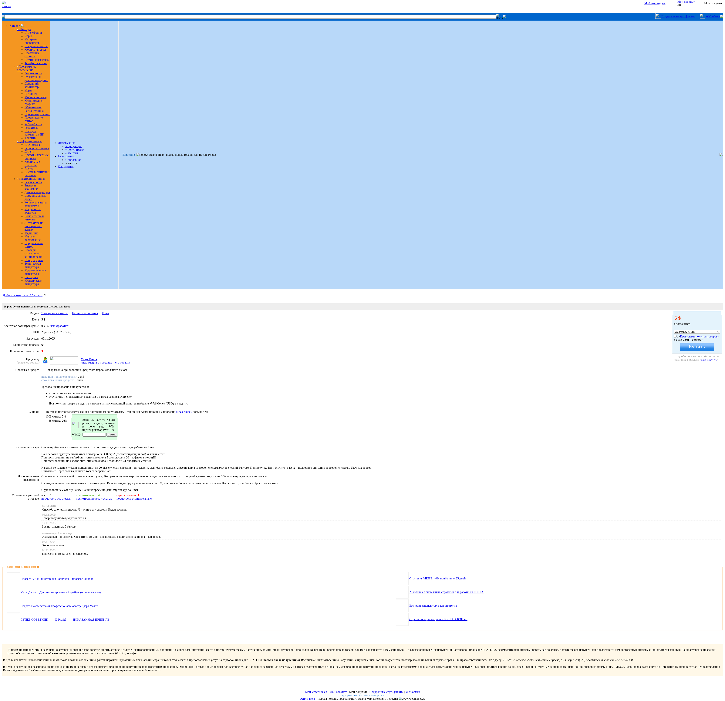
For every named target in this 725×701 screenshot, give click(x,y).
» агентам (71, 153)
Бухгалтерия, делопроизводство (36, 78)
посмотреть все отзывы (56, 498)
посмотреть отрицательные (134, 498)
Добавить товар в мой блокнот (22, 295)
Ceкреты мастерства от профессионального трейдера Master (59, 606)
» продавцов (73, 159)
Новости (127, 154)
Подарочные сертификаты (678, 16)
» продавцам (73, 146)
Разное (29, 168)
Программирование (37, 114)
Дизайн (29, 151)
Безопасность (33, 73)
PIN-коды (24, 29)
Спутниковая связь (37, 59)
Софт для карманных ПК (34, 132)
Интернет (31, 93)
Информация (67, 142)
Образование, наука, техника (34, 109)
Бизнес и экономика (31, 187)
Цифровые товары (29, 141)
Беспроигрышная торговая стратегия (433, 605)
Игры (28, 36)
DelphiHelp (307, 698)
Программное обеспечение (26, 68)
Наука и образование (33, 238)
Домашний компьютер (32, 85)
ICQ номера (32, 144)
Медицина (31, 233)
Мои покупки (358, 691)
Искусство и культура (33, 211)
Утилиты (30, 137)
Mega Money (89, 359)
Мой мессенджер (655, 3)
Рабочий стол (33, 124)
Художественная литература (35, 272)
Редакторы (31, 127)
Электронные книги (31, 178)
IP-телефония (33, 32)
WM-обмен (713, 16)
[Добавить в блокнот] (44, 295)
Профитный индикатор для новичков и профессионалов (57, 578)
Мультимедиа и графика (34, 102)
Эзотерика (31, 277)
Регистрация (67, 156)
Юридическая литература (33, 282)
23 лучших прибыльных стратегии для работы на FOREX (446, 592)
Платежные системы (32, 54)
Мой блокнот (338, 691)
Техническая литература (33, 265)
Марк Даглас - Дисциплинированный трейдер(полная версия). (61, 592)
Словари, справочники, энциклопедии (34, 253)
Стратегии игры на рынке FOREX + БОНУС (438, 619)
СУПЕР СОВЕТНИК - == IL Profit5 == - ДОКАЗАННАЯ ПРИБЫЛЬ (65, 619)
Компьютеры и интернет (34, 217)
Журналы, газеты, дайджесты (36, 204)
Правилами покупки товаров (699, 336)
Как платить (66, 166)
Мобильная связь (35, 49)
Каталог (14, 25)
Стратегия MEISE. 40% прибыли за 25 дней (437, 578)
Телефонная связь (36, 63)
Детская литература (37, 192)
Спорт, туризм (34, 260)
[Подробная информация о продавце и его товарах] (44, 362)
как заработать (59, 325)
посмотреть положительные (94, 498)
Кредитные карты (36, 46)
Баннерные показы (37, 148)
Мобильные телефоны (32, 163)
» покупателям (74, 149)
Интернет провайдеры (32, 41)
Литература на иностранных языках (34, 226)
